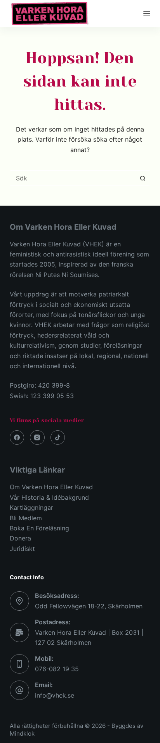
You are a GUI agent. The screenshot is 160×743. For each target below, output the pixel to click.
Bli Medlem (26, 518)
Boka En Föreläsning (39, 528)
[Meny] (146, 13)
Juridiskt (22, 548)
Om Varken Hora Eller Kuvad (51, 487)
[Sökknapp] (142, 178)
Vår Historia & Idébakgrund (49, 497)
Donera (20, 538)
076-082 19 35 (57, 669)
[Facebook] (17, 437)
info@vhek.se (54, 695)
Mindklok (22, 733)
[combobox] (73, 178)
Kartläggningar (31, 507)
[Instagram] (37, 437)
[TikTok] (57, 437)
